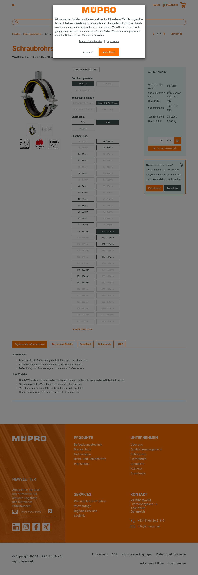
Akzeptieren (108, 52)
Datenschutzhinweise (90, 41)
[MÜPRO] (99, 10)
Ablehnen (88, 52)
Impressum (113, 41)
